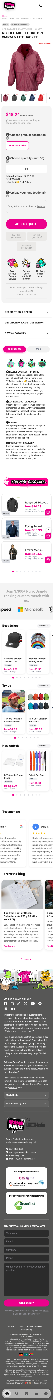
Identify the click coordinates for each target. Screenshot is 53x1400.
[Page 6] (32, 571)
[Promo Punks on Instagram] (13, 1004)
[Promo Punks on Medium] (14, 1009)
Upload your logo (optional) (28, 192)
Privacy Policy (33, 1314)
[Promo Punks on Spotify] (41, 1003)
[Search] (17, 1393)
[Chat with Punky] (46, 1393)
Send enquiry (26, 1303)
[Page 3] (21, 571)
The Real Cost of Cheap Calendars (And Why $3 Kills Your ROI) (20, 916)
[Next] (49, 530)
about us (13, 1087)
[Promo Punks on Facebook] (6, 1003)
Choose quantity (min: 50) (27, 158)
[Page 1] (13, 571)
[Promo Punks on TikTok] (20, 1003)
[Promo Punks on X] (26, 1003)
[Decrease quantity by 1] (11, 169)
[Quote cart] (36, 1393)
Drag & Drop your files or (26, 206)
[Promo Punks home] (10, 6)
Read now (8, 946)
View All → (44, 626)
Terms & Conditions (15, 1326)
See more (26, 959)
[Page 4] (24, 571)
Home (5, 16)
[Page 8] (40, 571)
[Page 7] (36, 571)
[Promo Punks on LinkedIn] (7, 1009)
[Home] (7, 1393)
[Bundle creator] (26, 1393)
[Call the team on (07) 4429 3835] (40, 6)
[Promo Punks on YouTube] (33, 1003)
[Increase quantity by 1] (42, 169)
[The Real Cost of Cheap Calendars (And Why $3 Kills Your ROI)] (22, 894)
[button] (26, 121)
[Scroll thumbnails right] (49, 98)
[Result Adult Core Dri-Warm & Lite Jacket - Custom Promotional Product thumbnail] (6, 98)
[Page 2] (17, 571)
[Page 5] (28, 571)
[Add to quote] (48, 512)
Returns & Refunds (34, 1326)
